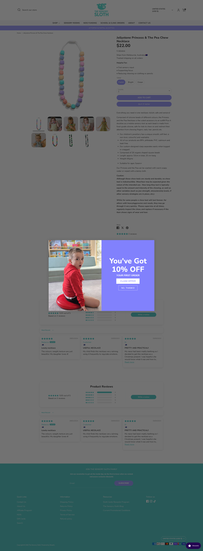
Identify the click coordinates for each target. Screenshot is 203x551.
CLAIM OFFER (128, 281)
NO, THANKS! (128, 288)
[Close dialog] (52, 243)
